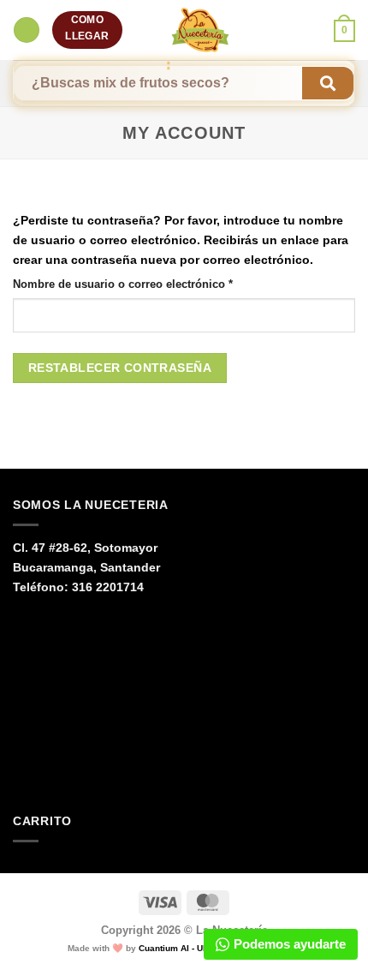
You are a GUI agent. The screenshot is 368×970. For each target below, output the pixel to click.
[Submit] (327, 83)
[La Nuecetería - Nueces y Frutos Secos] (200, 30)
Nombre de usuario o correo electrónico (152, 283)
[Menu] (26, 30)
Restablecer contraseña (119, 367)
